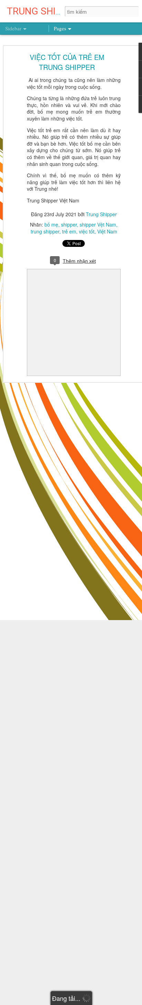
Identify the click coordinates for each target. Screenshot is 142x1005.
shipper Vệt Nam (98, 224)
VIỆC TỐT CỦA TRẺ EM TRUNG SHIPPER (67, 62)
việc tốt (86, 231)
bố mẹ (51, 224)
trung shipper (45, 231)
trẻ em (69, 231)
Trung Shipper (101, 214)
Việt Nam (107, 231)
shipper (69, 224)
